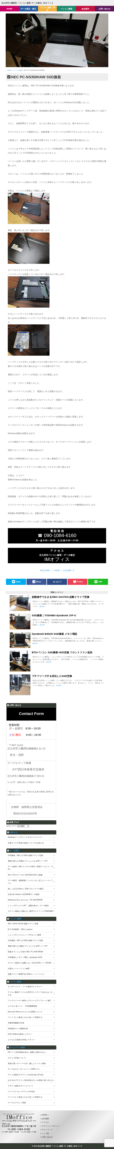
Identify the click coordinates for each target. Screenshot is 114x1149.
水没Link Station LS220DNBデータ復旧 (23, 894)
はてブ (58, 582)
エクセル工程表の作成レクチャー (21, 1040)
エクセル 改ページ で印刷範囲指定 (22, 1006)
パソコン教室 (15, 982)
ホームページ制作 (17, 1047)
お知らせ (13, 832)
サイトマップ (47, 1130)
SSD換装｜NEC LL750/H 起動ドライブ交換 (25, 855)
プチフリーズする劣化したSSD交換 (52, 676)
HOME (57, 570)
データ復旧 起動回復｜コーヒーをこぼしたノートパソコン (30, 881)
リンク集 (45, 1133)
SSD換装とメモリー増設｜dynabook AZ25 (25, 957)
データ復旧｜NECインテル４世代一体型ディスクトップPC (30, 867)
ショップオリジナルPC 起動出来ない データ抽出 (28, 906)
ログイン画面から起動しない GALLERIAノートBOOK (29, 963)
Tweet (18, 582)
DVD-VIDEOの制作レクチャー (20, 1034)
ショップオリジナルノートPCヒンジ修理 (24, 935)
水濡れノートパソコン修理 (18, 968)
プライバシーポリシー (51, 1126)
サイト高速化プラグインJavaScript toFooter (26, 1075)
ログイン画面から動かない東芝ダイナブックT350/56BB (30, 911)
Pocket (80, 582)
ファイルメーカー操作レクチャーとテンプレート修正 (29, 1000)
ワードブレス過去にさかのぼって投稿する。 (26, 1017)
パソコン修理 (15, 919)
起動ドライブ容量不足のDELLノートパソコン (26, 974)
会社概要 (45, 1119)
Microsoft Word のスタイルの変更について (25, 1012)
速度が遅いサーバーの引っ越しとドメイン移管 (27, 1063)
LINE (100, 582)
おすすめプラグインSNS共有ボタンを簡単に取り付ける (30, 1080)
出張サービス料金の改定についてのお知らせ (26, 843)
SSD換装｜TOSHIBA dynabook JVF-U (54, 615)
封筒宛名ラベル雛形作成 (18, 1029)
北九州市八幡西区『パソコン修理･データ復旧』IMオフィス (27, 3)
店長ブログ (11, 826)
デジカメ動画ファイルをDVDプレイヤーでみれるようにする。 (30, 993)
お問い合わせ (47, 1137)
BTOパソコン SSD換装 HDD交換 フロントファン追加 (62, 652)
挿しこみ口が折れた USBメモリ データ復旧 (25, 889)
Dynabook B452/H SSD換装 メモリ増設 (54, 634)
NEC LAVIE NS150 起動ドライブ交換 (23, 924)
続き (41, 606)
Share (38, 582)
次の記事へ (68, 570)
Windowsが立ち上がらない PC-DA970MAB (25, 900)
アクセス (45, 1122)
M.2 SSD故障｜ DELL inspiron (20, 929)
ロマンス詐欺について (17, 1058)
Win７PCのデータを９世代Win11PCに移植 (25, 875)
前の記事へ (46, 570)
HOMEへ (45, 1115)
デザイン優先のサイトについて (20, 1086)
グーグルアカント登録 (17, 1103)
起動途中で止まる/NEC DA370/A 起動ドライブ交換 (60, 597)
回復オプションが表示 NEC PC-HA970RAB (25, 952)
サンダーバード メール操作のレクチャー (25, 987)
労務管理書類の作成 (16, 1023)
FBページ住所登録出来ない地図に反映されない (27, 1052)
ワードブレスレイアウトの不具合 (21, 1091)
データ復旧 (14, 850)
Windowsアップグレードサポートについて (25, 837)
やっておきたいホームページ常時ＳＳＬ (24, 1069)
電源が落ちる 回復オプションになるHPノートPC (28, 861)
